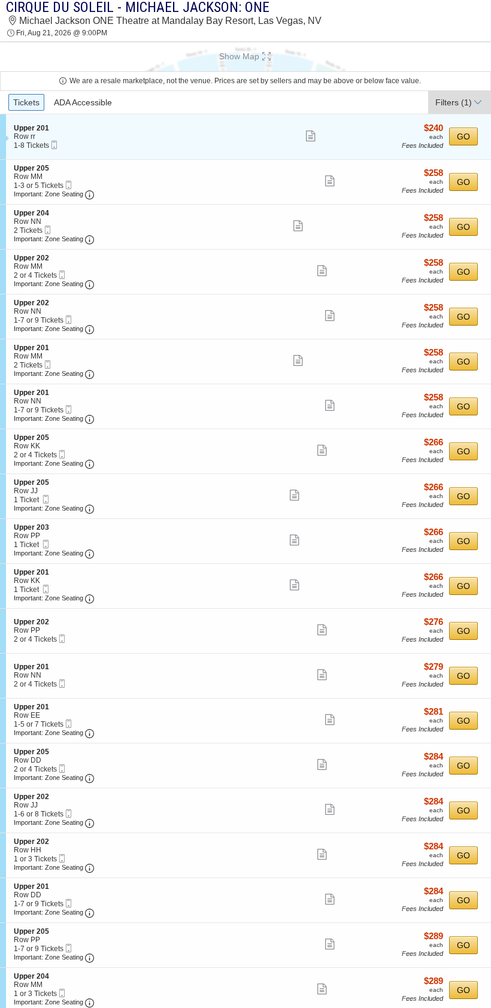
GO (463, 136)
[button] (245, 56)
